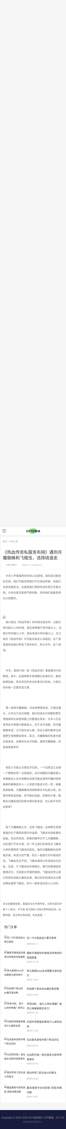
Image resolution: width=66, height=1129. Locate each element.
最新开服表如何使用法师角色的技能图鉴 (44, 955)
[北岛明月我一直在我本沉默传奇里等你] (14, 1056)
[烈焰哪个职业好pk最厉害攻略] (14, 990)
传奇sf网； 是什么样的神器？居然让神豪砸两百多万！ (44, 1006)
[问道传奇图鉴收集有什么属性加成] (14, 1023)
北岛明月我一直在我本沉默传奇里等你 (44, 1057)
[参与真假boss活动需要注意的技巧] (14, 972)
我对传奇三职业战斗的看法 (41, 1072)
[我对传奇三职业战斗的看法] (14, 1074)
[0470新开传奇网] (33, 531)
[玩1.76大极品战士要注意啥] (14, 939)
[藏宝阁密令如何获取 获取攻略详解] (14, 1089)
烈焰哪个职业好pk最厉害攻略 (43, 988)
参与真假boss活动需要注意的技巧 (44, 973)
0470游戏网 (34, 1117)
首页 (5, 541)
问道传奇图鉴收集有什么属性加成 (44, 1024)
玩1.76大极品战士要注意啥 (41, 937)
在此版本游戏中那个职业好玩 (43, 1039)
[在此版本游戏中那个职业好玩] (14, 1041)
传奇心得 (13, 541)
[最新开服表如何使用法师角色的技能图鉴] (14, 954)
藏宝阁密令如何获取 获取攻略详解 (44, 1090)
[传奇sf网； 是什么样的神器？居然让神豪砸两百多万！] (14, 1005)
